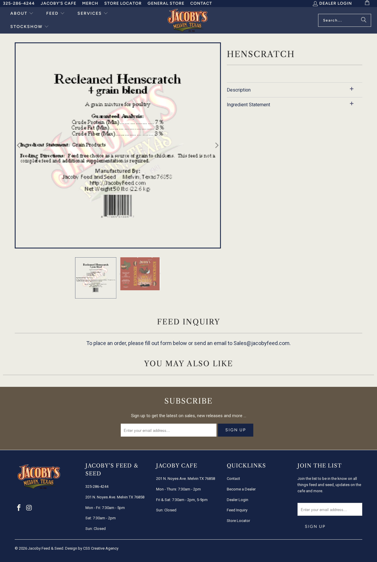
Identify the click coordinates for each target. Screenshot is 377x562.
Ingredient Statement (248, 104)
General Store (166, 3)
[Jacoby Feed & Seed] (188, 20)
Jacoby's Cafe (58, 3)
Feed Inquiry (237, 510)
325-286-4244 (19, 3)
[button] (22, 13)
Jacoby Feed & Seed (45, 548)
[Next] (216, 145)
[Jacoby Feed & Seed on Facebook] (19, 508)
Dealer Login (335, 3)
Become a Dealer (241, 489)
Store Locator (123, 3)
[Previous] (19, 145)
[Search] (363, 20)
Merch (90, 3)
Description (239, 90)
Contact (201, 3)
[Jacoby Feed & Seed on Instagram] (29, 508)
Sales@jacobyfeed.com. (262, 343)
